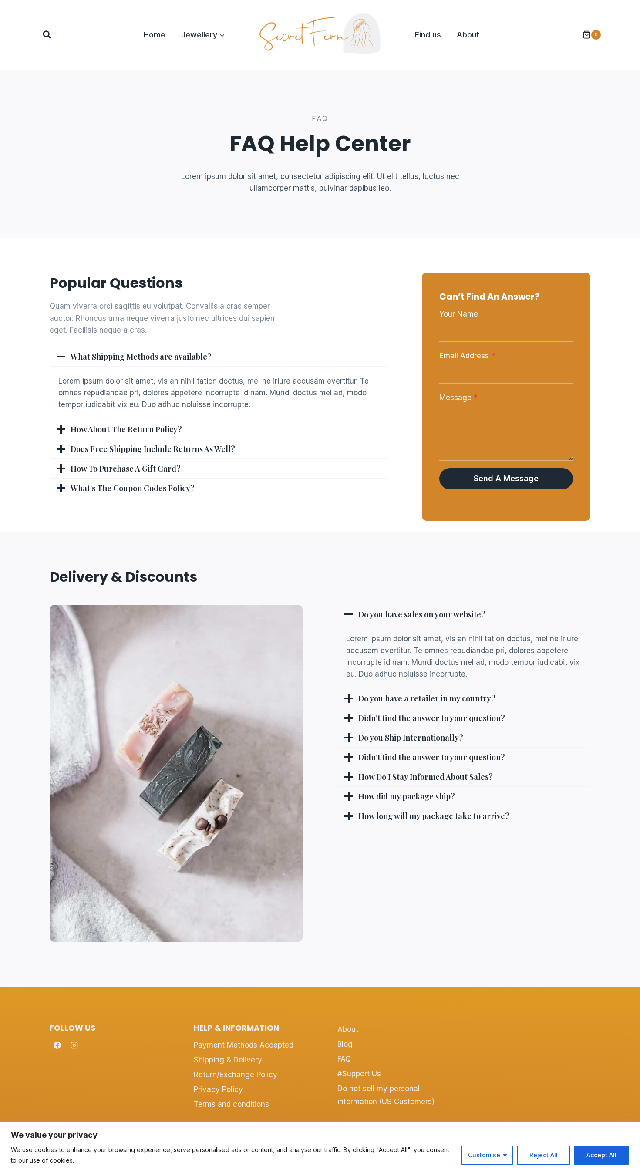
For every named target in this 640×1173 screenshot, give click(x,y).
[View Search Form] (46, 34)
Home (154, 34)
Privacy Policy (218, 1089)
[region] (320, 1147)
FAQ (344, 1059)
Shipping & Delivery (228, 1059)
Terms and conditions (231, 1104)
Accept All (601, 1155)
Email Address (467, 355)
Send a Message (506, 478)
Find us (428, 34)
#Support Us (359, 1073)
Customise (484, 1155)
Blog (345, 1044)
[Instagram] (74, 1045)
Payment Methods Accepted (243, 1045)
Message (458, 397)
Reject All (543, 1155)
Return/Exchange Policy (235, 1074)
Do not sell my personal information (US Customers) (386, 1095)
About (468, 34)
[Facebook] (57, 1045)
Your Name (458, 314)
